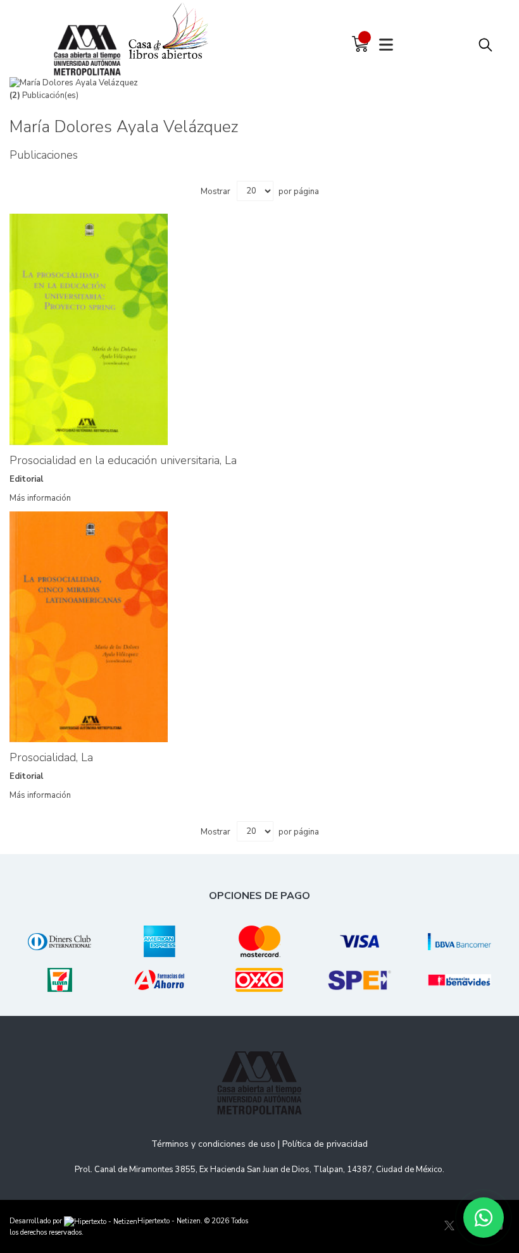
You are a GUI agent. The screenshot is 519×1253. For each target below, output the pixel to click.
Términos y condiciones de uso (213, 1144)
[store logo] (90, 37)
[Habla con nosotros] (483, 1217)
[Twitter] (449, 1226)
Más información (40, 498)
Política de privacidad (325, 1144)
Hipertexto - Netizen (169, 1221)
